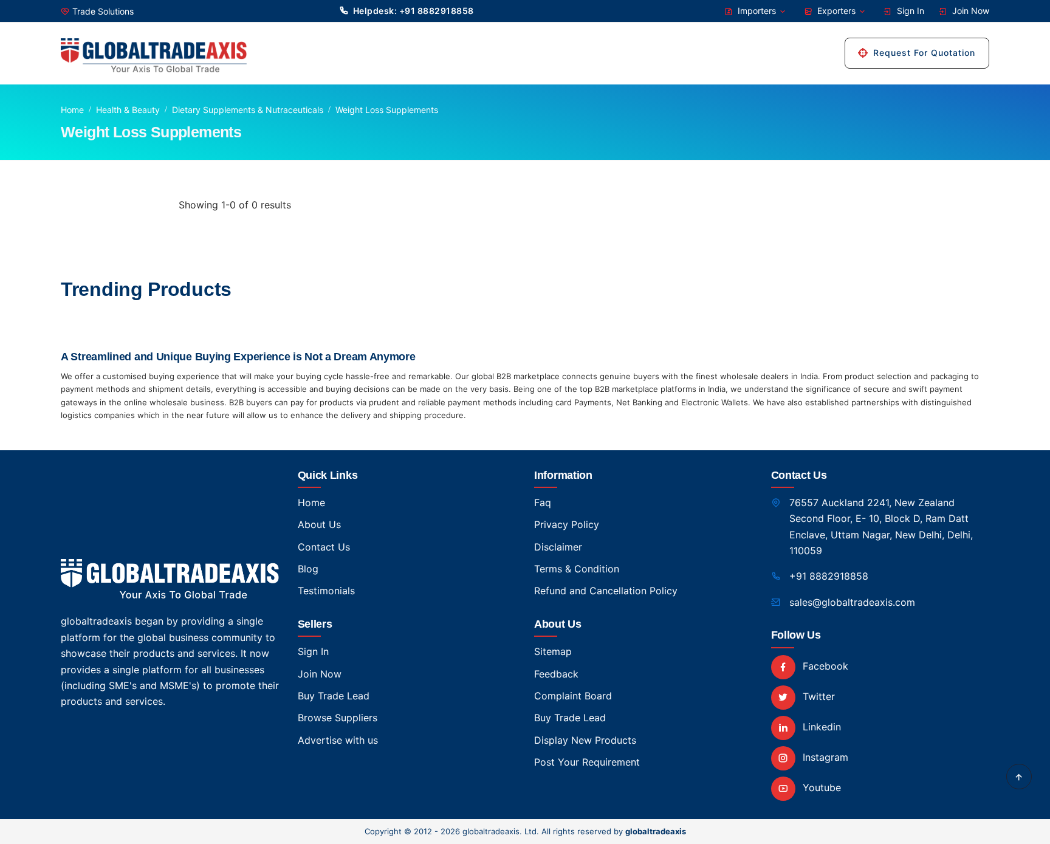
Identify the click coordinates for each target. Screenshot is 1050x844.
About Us (319, 524)
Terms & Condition (576, 569)
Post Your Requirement (587, 762)
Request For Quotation (924, 52)
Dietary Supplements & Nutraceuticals (247, 110)
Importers (756, 11)
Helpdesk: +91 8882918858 (413, 10)
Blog (308, 569)
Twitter (817, 696)
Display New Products (585, 740)
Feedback (556, 674)
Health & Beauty (128, 110)
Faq (542, 502)
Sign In (909, 11)
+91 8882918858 (828, 576)
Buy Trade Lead (333, 696)
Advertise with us (338, 740)
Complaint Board (573, 696)
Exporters (836, 11)
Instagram (824, 757)
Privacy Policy (566, 524)
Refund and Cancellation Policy (606, 591)
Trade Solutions (103, 11)
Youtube (820, 787)
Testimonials (326, 591)
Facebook (824, 666)
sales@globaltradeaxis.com (852, 602)
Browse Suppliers (337, 718)
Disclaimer (558, 547)
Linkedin (820, 727)
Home (72, 110)
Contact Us (324, 547)
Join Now (969, 11)
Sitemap (553, 651)
